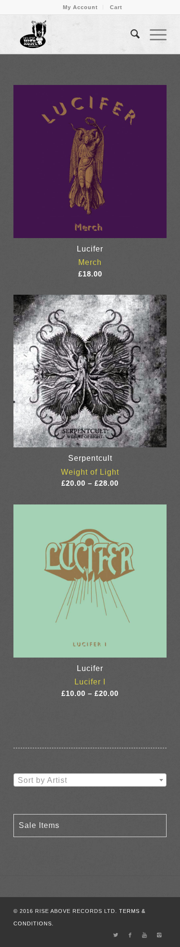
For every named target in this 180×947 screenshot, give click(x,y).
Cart (116, 7)
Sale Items (39, 825)
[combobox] (90, 780)
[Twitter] (116, 935)
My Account (80, 7)
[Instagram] (159, 935)
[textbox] (90, 780)
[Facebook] (130, 935)
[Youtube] (145, 935)
